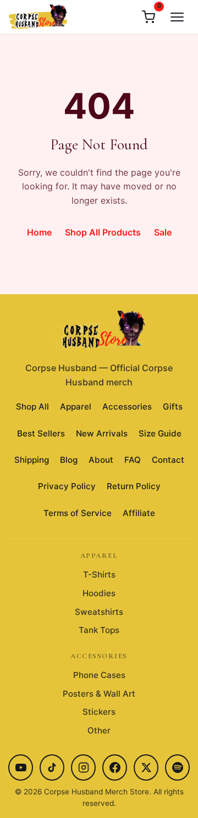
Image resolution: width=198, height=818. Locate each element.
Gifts (173, 406)
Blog (69, 460)
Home (39, 232)
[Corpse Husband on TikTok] (52, 767)
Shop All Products (103, 232)
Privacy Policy (67, 486)
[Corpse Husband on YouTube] (20, 767)
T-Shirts (99, 574)
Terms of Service (77, 513)
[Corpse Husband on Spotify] (177, 767)
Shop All (32, 406)
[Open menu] (177, 17)
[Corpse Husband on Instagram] (83, 767)
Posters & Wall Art (99, 693)
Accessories (127, 406)
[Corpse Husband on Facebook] (114, 767)
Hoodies (99, 593)
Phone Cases (99, 675)
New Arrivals (102, 433)
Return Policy (134, 486)
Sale (163, 232)
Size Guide (160, 433)
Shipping (31, 460)
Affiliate (139, 513)
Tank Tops (99, 630)
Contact (168, 460)
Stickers (99, 712)
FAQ (132, 460)
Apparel (75, 406)
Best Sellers (41, 433)
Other (99, 730)
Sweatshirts (99, 612)
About (101, 460)
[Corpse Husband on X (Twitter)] (146, 767)
